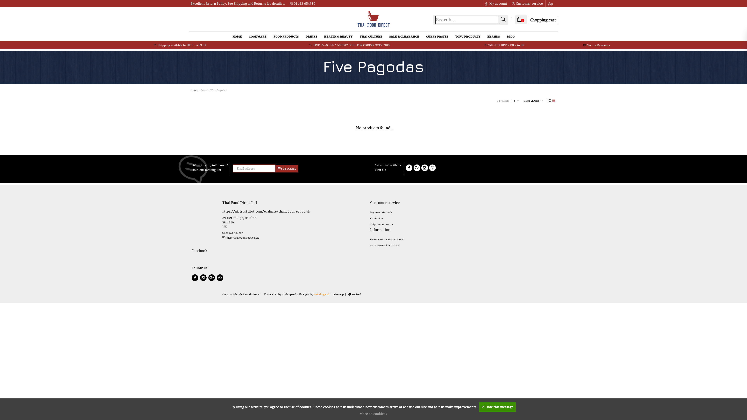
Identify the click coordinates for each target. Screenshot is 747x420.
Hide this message (499, 407)
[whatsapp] (220, 278)
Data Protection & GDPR (385, 245)
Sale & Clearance (404, 36)
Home (237, 36)
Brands (493, 36)
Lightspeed (289, 294)
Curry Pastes (437, 36)
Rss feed (356, 294)
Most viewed (531, 100)
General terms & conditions (386, 239)
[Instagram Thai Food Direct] (424, 168)
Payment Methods (381, 212)
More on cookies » (374, 414)
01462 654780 (304, 3)
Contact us (376, 218)
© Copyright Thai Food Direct (240, 294)
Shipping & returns (381, 224)
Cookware (258, 36)
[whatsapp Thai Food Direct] (432, 168)
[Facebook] (409, 168)
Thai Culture (371, 36)
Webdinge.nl (321, 294)
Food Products (286, 36)
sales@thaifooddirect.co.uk (242, 237)
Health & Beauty (338, 36)
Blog (511, 36)
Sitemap (339, 294)
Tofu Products (467, 36)
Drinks (311, 36)
